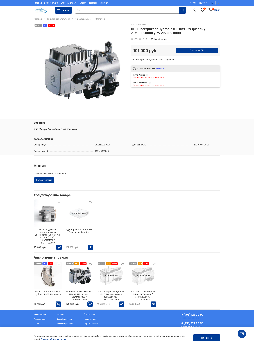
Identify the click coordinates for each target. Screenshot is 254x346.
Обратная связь (91, 323)
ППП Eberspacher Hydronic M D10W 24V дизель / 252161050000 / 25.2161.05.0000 (79, 295)
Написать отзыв (44, 180)
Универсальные (83, 19)
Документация (51, 3)
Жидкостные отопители (58, 19)
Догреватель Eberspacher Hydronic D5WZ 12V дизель (48, 293)
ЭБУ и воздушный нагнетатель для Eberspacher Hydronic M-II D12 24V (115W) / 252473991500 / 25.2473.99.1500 (48, 236)
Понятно (206, 337)
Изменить (160, 68)
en (218, 3)
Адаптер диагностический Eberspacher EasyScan (79, 230)
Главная (38, 3)
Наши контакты (90, 319)
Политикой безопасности (53, 339)
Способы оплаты (69, 3)
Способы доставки (89, 3)
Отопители (100, 19)
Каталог (66, 10)
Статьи (36, 323)
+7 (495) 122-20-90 (198, 3)
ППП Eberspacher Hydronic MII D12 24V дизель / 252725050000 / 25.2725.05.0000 (143, 295)
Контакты (104, 3)
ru (212, 3)
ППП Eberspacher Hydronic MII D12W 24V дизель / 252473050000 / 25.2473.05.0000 (111, 295)
